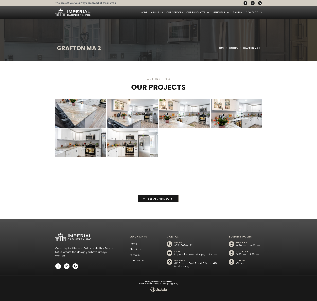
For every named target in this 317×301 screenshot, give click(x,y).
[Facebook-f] (245, 3)
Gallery (238, 12)
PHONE (178, 242)
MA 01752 (179, 260)
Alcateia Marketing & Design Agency (158, 283)
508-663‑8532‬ (183, 245)
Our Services (174, 12)
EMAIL (177, 251)
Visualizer (219, 12)
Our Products (195, 12)
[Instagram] (252, 3)
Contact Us (254, 12)
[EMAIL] (169, 253)
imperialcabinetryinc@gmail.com (195, 254)
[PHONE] (169, 244)
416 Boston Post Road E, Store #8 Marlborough (195, 264)
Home (144, 12)
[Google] (260, 3)
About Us (157, 12)
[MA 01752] (169, 262)
